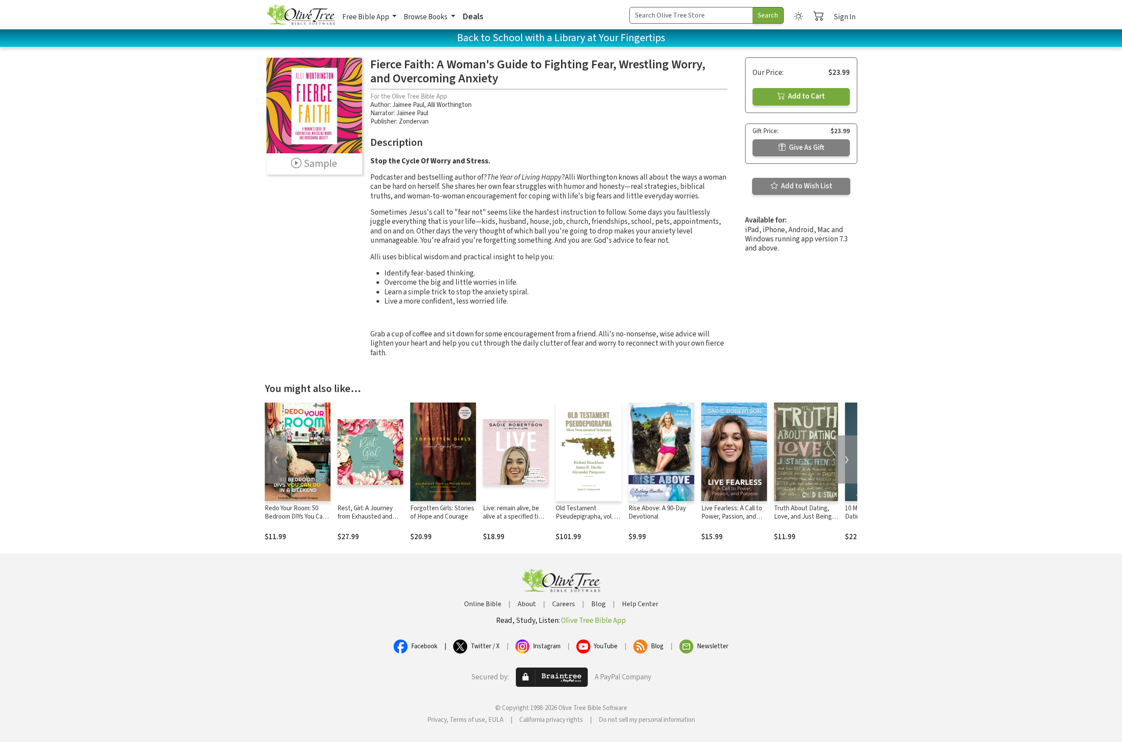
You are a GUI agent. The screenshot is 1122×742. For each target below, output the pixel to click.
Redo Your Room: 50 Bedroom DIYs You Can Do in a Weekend (295, 517)
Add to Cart (806, 96)
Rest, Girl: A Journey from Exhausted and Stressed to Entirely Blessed (365, 521)
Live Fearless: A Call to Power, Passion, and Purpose (731, 517)
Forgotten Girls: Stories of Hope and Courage (442, 512)
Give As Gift (806, 147)
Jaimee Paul (408, 105)
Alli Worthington (449, 105)
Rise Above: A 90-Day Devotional (657, 512)
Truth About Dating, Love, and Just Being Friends (803, 517)
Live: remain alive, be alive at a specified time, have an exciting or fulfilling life (515, 521)
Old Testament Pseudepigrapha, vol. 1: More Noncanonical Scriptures (587, 521)
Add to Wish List (806, 186)
